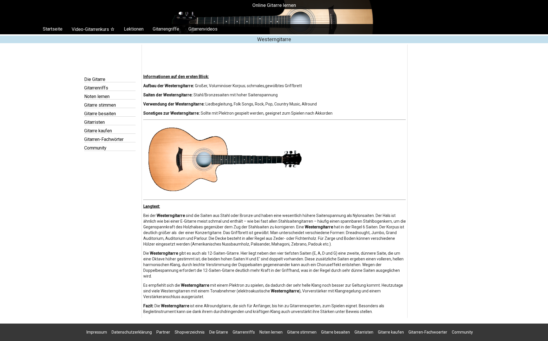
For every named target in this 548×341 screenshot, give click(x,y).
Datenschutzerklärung (132, 332)
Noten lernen (97, 96)
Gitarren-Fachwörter (104, 139)
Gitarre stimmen (100, 105)
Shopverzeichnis (190, 332)
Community (95, 148)
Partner (163, 332)
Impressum (96, 332)
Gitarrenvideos (202, 29)
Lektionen (134, 29)
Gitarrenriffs (96, 88)
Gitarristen (94, 122)
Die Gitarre (94, 79)
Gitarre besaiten (100, 113)
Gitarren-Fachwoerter (427, 332)
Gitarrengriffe (166, 29)
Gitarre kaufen (98, 130)
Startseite (53, 29)
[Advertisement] (274, 338)
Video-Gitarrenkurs (93, 29)
